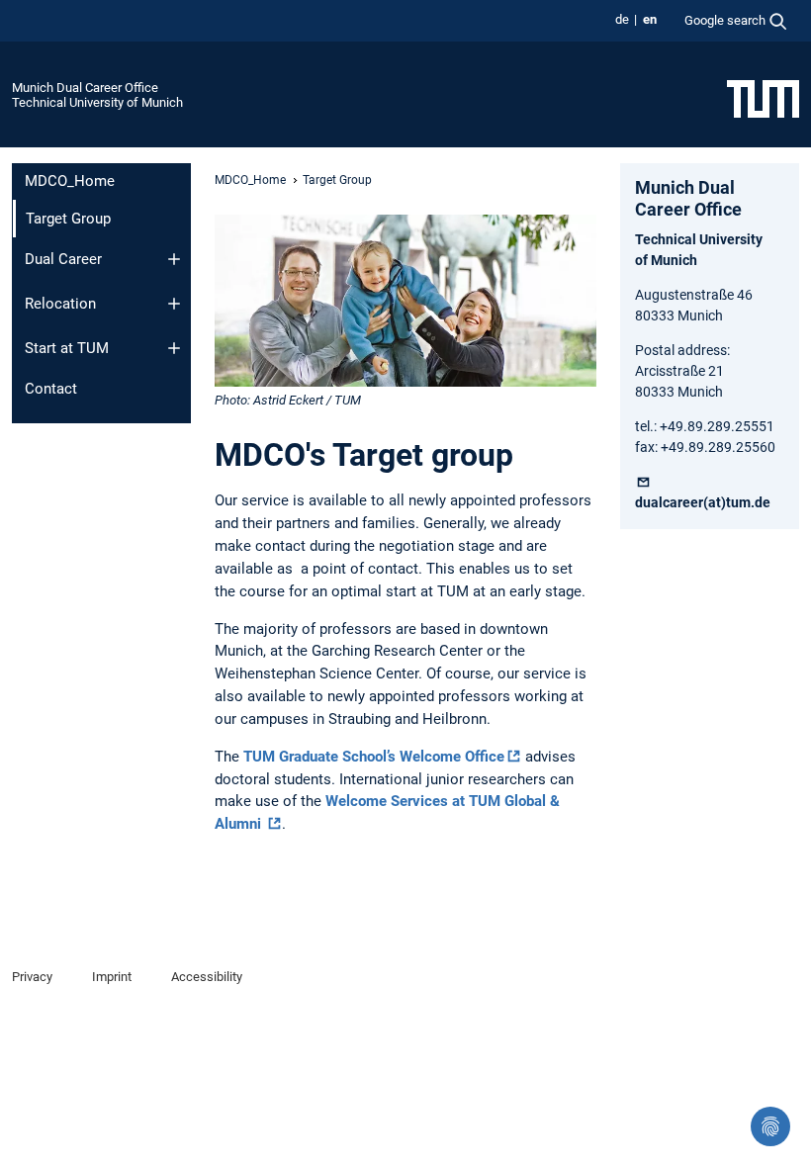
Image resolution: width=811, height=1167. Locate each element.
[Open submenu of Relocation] (174, 303)
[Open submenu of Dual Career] (174, 259)
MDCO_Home (70, 181)
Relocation (60, 304)
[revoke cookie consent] (770, 1126)
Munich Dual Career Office (85, 87)
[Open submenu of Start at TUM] (174, 348)
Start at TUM (67, 348)
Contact (51, 389)
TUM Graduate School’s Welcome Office (373, 756)
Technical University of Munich (97, 102)
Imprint (112, 976)
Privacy (32, 976)
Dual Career (63, 259)
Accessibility (206, 976)
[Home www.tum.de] (763, 98)
